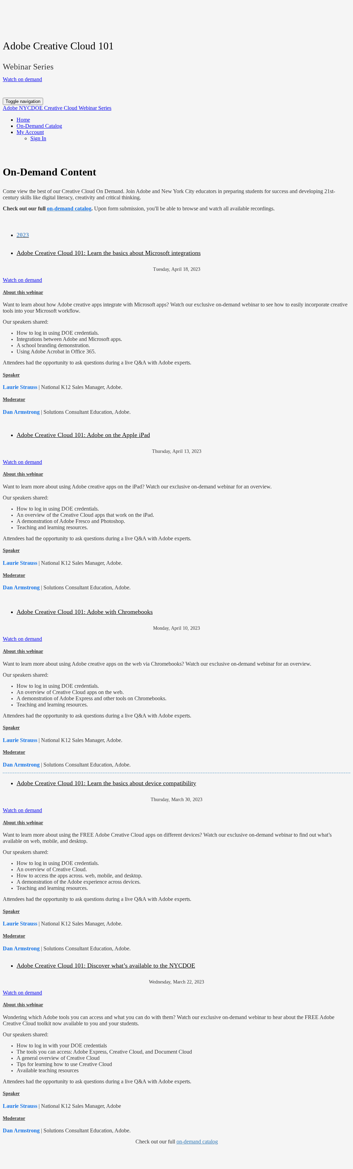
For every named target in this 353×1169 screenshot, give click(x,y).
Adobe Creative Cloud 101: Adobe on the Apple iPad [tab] (83, 434)
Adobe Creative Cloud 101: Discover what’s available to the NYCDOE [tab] (106, 965)
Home (23, 120)
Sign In (38, 138)
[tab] (183, 235)
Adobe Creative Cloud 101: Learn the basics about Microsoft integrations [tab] (109, 252)
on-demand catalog (197, 1141)
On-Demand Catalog (39, 126)
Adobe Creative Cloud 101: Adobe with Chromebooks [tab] (85, 611)
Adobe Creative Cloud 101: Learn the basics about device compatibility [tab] (106, 783)
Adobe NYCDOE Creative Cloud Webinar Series (57, 108)
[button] (22, 79)
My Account (30, 132)
